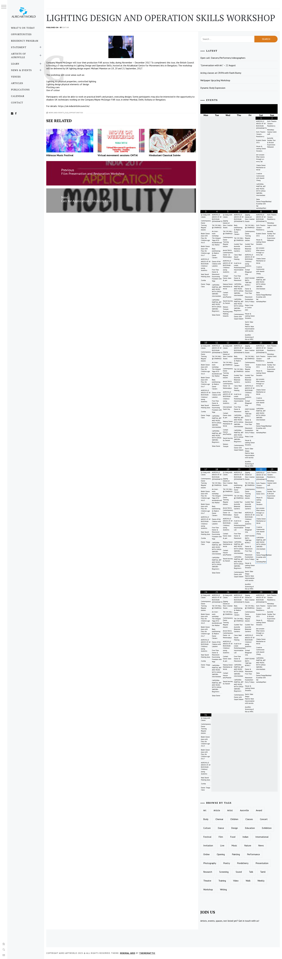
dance (221, 827)
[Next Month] (272, 109)
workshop (208, 889)
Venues (16, 76)
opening (221, 854)
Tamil (263, 871)
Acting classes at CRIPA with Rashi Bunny (220, 72)
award (259, 810)
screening (224, 871)
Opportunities (21, 34)
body (205, 819)
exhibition (267, 827)
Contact (17, 102)
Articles (17, 83)
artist (230, 810)
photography (209, 863)
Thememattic (147, 953)
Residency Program (24, 40)
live (222, 845)
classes (249, 819)
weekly (260, 880)
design (234, 827)
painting (236, 854)
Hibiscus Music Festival (59, 155)
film (221, 836)
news (261, 845)
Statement (18, 47)
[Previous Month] (205, 109)
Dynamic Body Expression (212, 87)
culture (207, 827)
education (250, 827)
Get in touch (245, 920)
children (234, 819)
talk (251, 871)
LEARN (15, 63)
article (217, 810)
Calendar (17, 96)
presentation (262, 863)
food (232, 836)
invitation (208, 845)
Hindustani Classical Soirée (165, 155)
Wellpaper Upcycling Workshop (215, 80)
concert (264, 819)
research (207, 871)
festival (207, 836)
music (234, 845)
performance (253, 854)
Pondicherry (242, 863)
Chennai (219, 819)
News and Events (56, 112)
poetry (226, 863)
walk (248, 880)
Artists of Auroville (18, 55)
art (204, 810)
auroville (244, 810)
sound (239, 871)
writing (223, 889)
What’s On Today (23, 27)
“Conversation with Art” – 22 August (218, 65)
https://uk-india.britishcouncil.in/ (74, 106)
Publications (20, 89)
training (222, 880)
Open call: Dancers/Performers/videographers (222, 57)
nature (247, 845)
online (206, 854)
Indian (245, 836)
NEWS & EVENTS (21, 70)
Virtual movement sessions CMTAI (118, 155)
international (261, 836)
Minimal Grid (127, 953)
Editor (65, 27)
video (236, 880)
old (66, 112)
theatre (207, 880)
